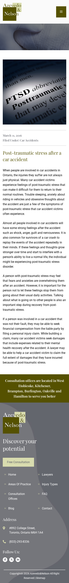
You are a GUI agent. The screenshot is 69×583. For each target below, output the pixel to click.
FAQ (44, 494)
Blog (11, 508)
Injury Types (50, 484)
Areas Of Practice (19, 484)
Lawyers (47, 474)
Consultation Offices (16, 496)
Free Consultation (18, 462)
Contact (47, 508)
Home (12, 474)
